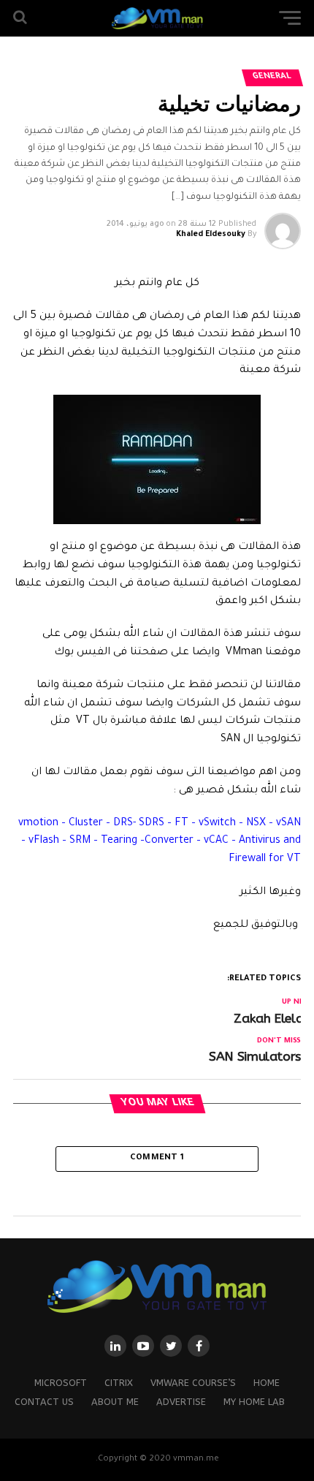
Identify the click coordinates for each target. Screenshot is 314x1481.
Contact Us (44, 1401)
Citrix (118, 1382)
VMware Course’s (193, 1382)
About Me (115, 1401)
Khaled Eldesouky (210, 234)
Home (266, 1382)
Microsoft (60, 1382)
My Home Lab (254, 1401)
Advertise (181, 1401)
